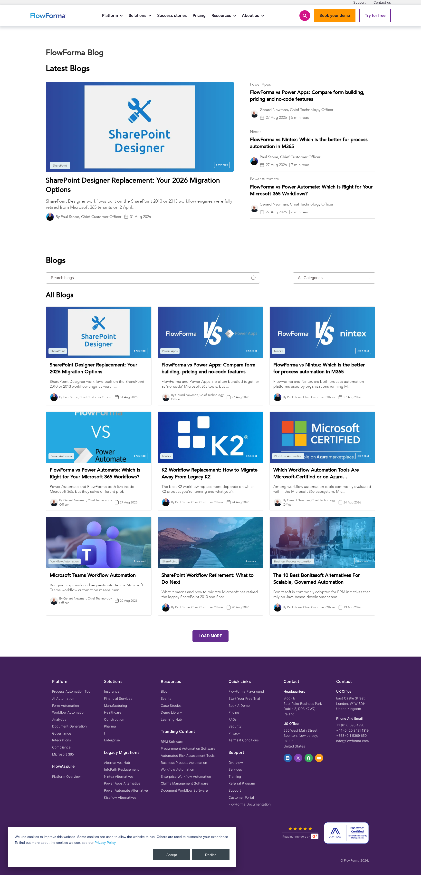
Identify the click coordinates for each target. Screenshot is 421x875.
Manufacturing (115, 706)
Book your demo (334, 15)
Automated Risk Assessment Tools (188, 755)
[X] (298, 758)
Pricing (199, 15)
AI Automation (63, 698)
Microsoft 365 (63, 754)
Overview (236, 763)
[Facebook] (309, 758)
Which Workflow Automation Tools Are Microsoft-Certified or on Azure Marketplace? (316, 473)
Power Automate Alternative (126, 790)
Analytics (59, 719)
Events (166, 698)
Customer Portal (241, 797)
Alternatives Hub (117, 763)
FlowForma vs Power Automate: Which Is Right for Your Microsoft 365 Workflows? (95, 473)
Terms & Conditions (244, 740)
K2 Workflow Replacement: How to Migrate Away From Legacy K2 (210, 473)
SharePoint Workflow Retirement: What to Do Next (208, 578)
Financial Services (118, 698)
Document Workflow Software (184, 790)
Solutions (137, 15)
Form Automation (65, 706)
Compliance (61, 747)
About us (250, 15)
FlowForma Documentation (250, 804)
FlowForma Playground (246, 691)
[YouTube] (319, 758)
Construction (114, 719)
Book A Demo (239, 706)
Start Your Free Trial (244, 698)
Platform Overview (66, 776)
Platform (110, 15)
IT (105, 733)
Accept (171, 855)
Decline (211, 855)
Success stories (172, 15)
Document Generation (69, 726)
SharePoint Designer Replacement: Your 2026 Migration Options (93, 368)
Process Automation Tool (71, 691)
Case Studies (171, 706)
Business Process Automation (184, 763)
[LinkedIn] (288, 758)
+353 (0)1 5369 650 (351, 735)
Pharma (110, 726)
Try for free (375, 15)
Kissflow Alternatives (120, 797)
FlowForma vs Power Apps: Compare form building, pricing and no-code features (307, 95)
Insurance (112, 691)
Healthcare (112, 712)
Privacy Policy (105, 843)
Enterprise (112, 740)
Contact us (382, 2)
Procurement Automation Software (188, 748)
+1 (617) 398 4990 (350, 725)
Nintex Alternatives (119, 776)
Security (235, 726)
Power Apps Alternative (122, 783)
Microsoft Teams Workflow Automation (93, 575)
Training (235, 776)
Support (359, 2)
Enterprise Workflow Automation (186, 776)
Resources (221, 15)
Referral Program (242, 783)
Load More (210, 636)
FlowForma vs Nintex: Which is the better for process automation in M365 (319, 368)
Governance (61, 733)
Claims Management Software (184, 783)
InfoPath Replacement (121, 769)
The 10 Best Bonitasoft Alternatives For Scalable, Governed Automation (316, 578)
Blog (164, 691)
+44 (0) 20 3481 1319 (352, 730)
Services (235, 769)
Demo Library (171, 712)
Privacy (234, 733)
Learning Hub (171, 719)
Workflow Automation (69, 712)
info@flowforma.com (352, 741)
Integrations (61, 740)
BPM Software (172, 742)
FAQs (233, 719)
